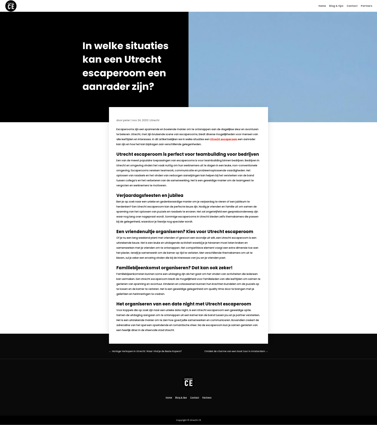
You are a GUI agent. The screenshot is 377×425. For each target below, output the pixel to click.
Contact (352, 6)
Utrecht (154, 120)
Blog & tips (336, 6)
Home (322, 6)
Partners (366, 6)
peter (126, 120)
